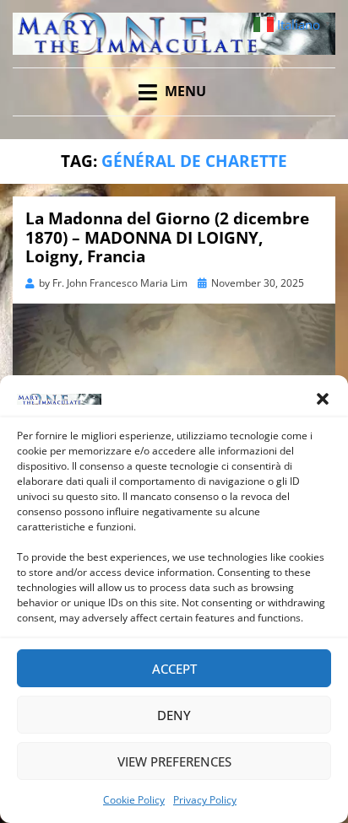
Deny (174, 715)
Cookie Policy (134, 800)
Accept (174, 668)
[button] (322, 398)
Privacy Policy (205, 800)
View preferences (174, 761)
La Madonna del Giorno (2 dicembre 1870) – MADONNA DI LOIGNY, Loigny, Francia (167, 237)
